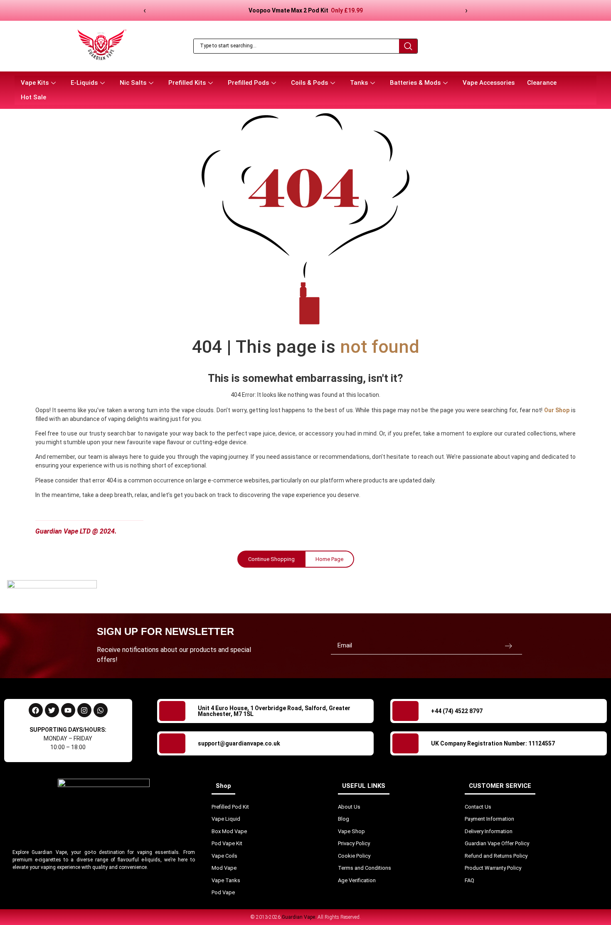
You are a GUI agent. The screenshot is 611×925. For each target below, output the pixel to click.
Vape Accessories (489, 82)
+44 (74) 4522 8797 (457, 711)
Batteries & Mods (415, 82)
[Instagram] (84, 710)
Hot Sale (33, 97)
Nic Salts (133, 82)
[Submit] (508, 645)
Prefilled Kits (187, 82)
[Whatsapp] (101, 710)
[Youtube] (68, 710)
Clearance (542, 82)
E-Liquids (84, 82)
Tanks (359, 82)
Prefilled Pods (248, 82)
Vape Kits (35, 82)
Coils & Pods (309, 82)
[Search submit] (408, 46)
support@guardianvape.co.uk (239, 743)
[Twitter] (52, 710)
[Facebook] (36, 710)
